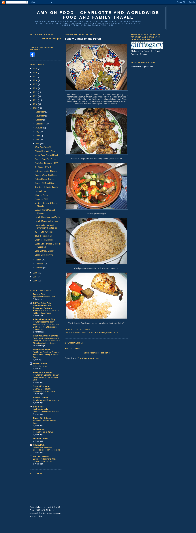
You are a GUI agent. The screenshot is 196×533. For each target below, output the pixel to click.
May (38, 140)
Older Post (99, 353)
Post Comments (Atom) (87, 358)
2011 (35, 100)
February (40, 264)
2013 (35, 92)
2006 (35, 281)
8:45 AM (86, 329)
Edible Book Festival (44, 255)
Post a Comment (72, 348)
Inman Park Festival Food (46, 155)
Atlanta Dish (39, 445)
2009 (35, 108)
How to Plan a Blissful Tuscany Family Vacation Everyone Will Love (46, 377)
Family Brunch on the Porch (47, 217)
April (38, 144)
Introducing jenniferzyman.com (46, 400)
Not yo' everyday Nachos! (46, 171)
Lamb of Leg (40, 191)
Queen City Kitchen (42, 418)
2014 (35, 88)
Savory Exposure (41, 386)
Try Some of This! (43, 167)
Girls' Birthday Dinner (44, 251)
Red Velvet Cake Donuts (43, 432)
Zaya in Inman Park (43, 236)
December (40, 112)
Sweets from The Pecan (45, 159)
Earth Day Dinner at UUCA (46, 163)
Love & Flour (39, 429)
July (38, 132)
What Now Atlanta (41, 349)
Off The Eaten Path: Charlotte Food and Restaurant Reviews (42, 305)
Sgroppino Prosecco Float (44, 297)
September (41, 124)
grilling (93, 333)
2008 (35, 273)
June (38, 136)
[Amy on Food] (32, 56)
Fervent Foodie (40, 363)
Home (107, 353)
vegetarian (112, 333)
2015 (35, 84)
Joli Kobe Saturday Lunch (46, 187)
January (39, 268)
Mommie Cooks (40, 438)
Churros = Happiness (44, 240)
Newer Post (88, 353)
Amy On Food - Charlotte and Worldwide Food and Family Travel (98, 15)
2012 (35, 96)
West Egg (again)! (43, 147)
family (85, 333)
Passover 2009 (41, 199)
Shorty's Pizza (41, 195)
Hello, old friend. (40, 366)
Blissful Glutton (40, 398)
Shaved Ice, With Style (45, 151)
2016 (35, 80)
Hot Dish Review (41, 456)
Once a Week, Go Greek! (46, 175)
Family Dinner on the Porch (47, 221)
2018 (35, 72)
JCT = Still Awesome (44, 232)
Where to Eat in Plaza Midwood (46, 412)
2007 (35, 277)
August (39, 128)
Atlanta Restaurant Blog (44, 319)
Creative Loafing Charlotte (45, 336)
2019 (35, 68)
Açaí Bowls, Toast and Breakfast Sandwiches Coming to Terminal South (46, 354)
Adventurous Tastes (42, 372)
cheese (77, 333)
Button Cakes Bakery (44, 179)
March (39, 260)
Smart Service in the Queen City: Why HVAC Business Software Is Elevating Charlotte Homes (46, 340)
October (39, 120)
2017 (35, 76)
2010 (35, 104)
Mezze (102, 333)
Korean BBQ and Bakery (46, 183)
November (40, 116)
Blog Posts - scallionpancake (40, 408)
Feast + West (39, 294)
